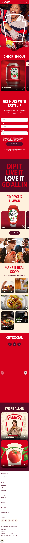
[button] (2, 2)
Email (2, 130)
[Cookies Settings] (2, 540)
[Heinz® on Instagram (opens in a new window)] (14, 344)
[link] (14, 47)
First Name (3, 117)
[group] (14, 371)
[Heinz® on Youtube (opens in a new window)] (9, 520)
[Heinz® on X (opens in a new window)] (19, 344)
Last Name (3, 123)
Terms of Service (16, 150)
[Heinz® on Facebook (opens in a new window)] (12, 520)
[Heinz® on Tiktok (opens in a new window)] (10, 344)
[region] (14, 371)
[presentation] (25, 373)
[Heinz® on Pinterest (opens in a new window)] (16, 520)
